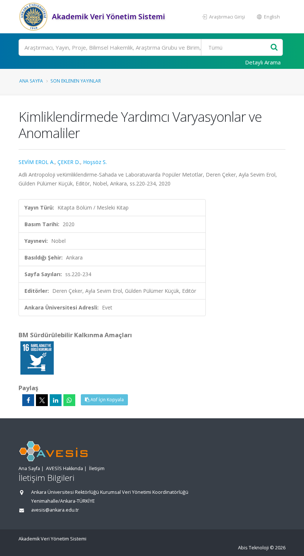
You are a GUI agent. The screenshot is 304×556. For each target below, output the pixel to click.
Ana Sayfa (31, 81)
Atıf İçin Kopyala (106, 399)
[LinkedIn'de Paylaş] (56, 400)
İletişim (97, 468)
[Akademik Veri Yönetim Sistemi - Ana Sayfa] (34, 16)
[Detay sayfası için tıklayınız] (37, 357)
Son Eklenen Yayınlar (75, 81)
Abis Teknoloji (253, 548)
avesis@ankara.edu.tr (55, 510)
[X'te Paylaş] (42, 400)
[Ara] (274, 47)
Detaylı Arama (263, 62)
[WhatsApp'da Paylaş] (69, 400)
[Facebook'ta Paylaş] (28, 400)
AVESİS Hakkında (64, 468)
